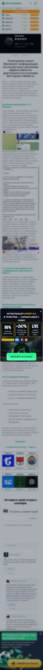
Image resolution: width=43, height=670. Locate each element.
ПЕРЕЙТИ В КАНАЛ (21, 357)
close (41, 311)
